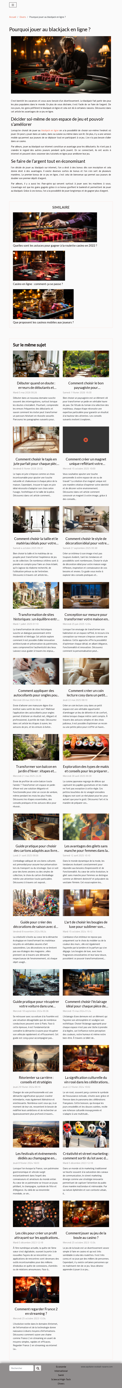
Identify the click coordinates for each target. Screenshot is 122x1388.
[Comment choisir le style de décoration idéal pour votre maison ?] (86, 519)
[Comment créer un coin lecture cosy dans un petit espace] (86, 671)
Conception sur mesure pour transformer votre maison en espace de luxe (86, 619)
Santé (61, 1375)
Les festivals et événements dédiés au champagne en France (36, 1158)
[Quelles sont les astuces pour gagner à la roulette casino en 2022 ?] (55, 227)
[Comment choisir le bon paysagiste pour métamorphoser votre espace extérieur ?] (86, 363)
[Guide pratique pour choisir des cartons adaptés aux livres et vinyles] (36, 826)
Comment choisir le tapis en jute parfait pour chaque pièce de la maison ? (36, 463)
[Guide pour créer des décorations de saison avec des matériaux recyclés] (36, 902)
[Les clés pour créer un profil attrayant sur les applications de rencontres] (36, 1213)
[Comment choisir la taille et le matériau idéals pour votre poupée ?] (36, 519)
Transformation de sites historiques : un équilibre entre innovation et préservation (36, 619)
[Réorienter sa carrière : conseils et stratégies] (36, 1058)
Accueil (12, 17)
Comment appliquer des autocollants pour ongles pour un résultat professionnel (36, 695)
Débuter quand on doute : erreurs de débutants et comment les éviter (36, 387)
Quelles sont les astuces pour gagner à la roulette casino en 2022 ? (55, 245)
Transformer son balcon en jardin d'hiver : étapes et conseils (36, 771)
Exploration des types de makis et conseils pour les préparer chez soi (86, 771)
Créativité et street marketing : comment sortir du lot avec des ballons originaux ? (86, 1158)
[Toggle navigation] (13, 4)
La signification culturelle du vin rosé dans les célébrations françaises (86, 1082)
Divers (22, 17)
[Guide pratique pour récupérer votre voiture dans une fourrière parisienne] (36, 982)
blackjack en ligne (50, 130)
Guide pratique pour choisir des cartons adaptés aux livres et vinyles (36, 850)
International (61, 1370)
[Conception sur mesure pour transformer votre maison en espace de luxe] (86, 595)
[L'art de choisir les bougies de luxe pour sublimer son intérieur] (86, 902)
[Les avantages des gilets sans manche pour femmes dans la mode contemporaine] (86, 826)
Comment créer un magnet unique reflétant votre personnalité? (86, 463)
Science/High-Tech (61, 1379)
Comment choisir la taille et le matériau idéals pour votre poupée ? (36, 543)
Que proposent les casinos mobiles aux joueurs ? (43, 322)
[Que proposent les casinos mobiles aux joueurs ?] (43, 304)
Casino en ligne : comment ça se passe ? (38, 284)
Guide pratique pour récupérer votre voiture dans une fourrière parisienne (36, 1006)
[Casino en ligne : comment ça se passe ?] (39, 265)
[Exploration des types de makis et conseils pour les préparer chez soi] (86, 747)
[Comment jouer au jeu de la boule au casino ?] (86, 1213)
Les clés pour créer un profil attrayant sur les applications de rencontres (36, 1237)
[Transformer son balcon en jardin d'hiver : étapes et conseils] (36, 747)
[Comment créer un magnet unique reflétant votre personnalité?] (86, 439)
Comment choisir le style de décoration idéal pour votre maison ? (86, 543)
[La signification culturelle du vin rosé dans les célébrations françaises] (86, 1058)
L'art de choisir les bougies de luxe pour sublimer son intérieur (85, 926)
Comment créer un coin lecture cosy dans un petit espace (86, 695)
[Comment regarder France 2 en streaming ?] (36, 1289)
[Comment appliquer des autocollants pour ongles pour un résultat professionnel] (36, 671)
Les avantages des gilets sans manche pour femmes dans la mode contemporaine (86, 850)
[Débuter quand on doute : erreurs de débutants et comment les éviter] (36, 363)
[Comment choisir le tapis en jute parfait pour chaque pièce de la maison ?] (36, 439)
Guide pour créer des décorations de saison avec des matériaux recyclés (36, 926)
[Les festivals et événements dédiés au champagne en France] (36, 1134)
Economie (61, 1366)
